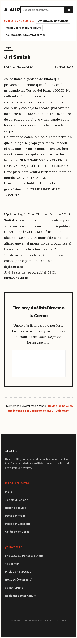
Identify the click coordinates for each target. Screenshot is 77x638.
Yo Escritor (12, 563)
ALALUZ (12, 9)
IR (69, 9)
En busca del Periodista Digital (24, 555)
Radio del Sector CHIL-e (20, 595)
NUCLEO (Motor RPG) (18, 579)
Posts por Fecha (15, 515)
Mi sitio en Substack (18, 571)
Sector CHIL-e (14, 587)
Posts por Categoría (18, 523)
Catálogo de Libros (17, 531)
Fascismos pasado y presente (23, 28)
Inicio (8, 491)
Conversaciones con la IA (53, 21)
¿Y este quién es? (16, 499)
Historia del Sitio (15, 507)
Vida (8, 47)
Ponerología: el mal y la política (25, 35)
